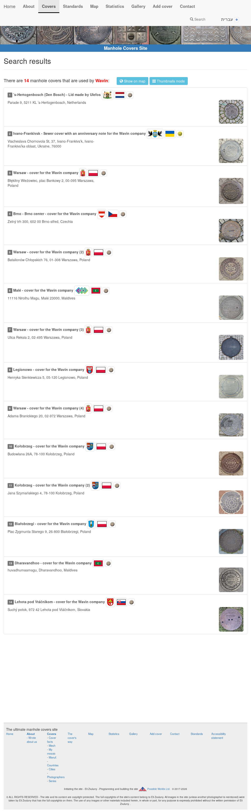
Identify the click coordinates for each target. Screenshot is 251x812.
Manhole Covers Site (125, 48)
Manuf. (53, 757)
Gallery (138, 6)
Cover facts (51, 740)
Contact (187, 6)
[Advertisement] (125, 681)
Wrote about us (32, 740)
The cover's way (72, 738)
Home (9, 6)
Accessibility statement (218, 736)
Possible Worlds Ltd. (158, 789)
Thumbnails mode (170, 81)
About (29, 6)
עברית (227, 19)
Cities (52, 769)
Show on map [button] (134, 81)
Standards (73, 6)
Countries (53, 765)
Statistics (115, 6)
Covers (49, 6)
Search (199, 19)
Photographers (56, 777)
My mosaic (51, 751)
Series (52, 781)
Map (94, 6)
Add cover (163, 6)
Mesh (52, 745)
